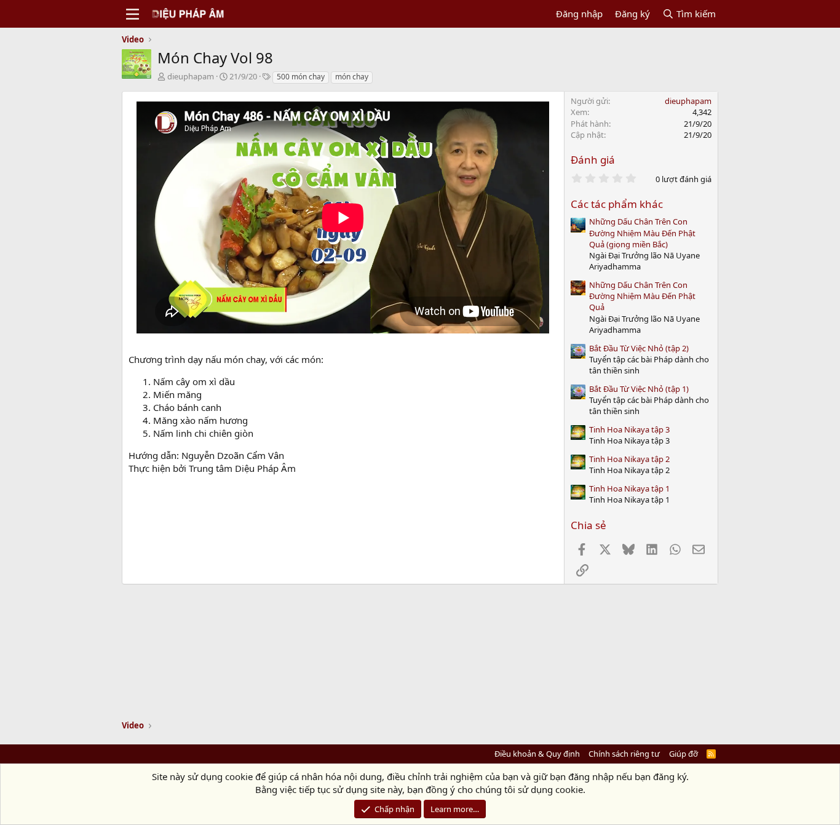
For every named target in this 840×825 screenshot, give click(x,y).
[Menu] (132, 14)
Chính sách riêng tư (624, 753)
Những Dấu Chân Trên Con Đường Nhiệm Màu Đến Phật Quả (642, 296)
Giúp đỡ (683, 753)
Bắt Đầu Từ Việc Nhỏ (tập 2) (639, 348)
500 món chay (301, 76)
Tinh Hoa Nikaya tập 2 (629, 458)
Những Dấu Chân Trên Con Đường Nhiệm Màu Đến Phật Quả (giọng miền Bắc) (642, 232)
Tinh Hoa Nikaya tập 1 (629, 488)
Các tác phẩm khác (617, 204)
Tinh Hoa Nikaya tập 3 (629, 429)
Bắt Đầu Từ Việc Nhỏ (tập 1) (639, 388)
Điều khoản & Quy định (537, 753)
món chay (351, 76)
